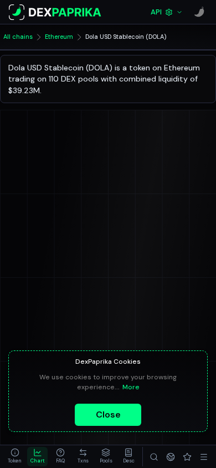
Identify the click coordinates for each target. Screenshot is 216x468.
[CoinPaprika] (199, 12)
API (156, 12)
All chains (18, 36)
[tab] (14, 456)
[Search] (154, 456)
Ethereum (59, 36)
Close (108, 414)
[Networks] (170, 456)
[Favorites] (187, 456)
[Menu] (204, 456)
